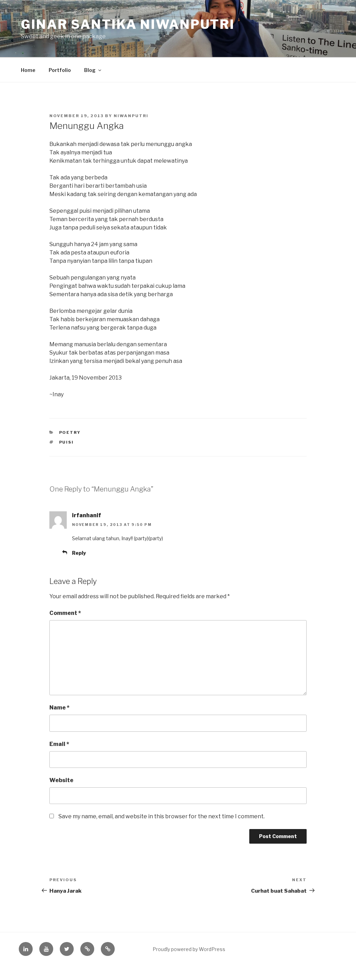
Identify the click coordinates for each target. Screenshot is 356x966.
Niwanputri (131, 115)
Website (61, 780)
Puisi (66, 442)
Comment (65, 613)
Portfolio (60, 70)
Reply (79, 553)
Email (59, 744)
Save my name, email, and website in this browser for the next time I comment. (161, 816)
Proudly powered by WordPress (189, 949)
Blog (90, 70)
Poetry (70, 432)
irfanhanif (86, 515)
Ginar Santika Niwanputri (128, 24)
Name (59, 707)
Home (28, 70)
